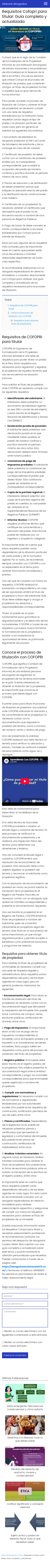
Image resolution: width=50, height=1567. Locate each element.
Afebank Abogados (14, 4)
